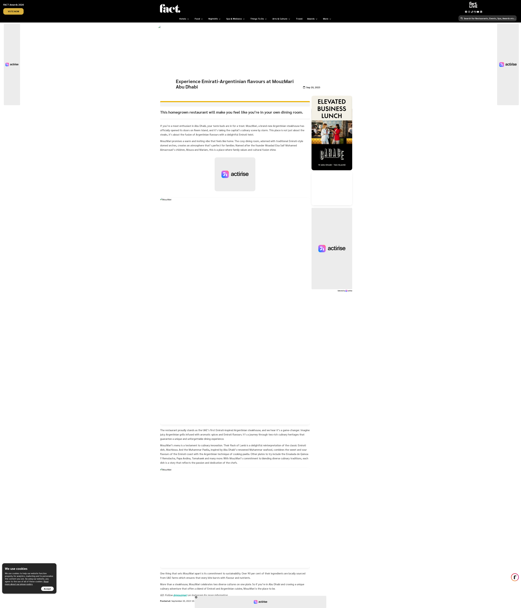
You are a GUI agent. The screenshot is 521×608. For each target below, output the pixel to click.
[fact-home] (170, 8)
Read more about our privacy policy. (26, 583)
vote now (13, 11)
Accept (47, 588)
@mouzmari (180, 595)
